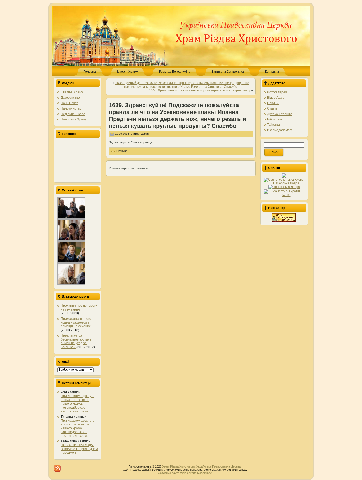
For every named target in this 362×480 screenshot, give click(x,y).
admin (145, 133)
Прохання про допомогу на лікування (79, 307)
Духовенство (70, 97)
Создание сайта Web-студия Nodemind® (185, 472)
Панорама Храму (74, 119)
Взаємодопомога (280, 130)
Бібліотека (275, 119)
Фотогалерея (277, 92)
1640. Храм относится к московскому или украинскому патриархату (199, 90)
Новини (273, 103)
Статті (272, 108)
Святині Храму (72, 92)
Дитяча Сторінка (279, 114)
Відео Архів (275, 97)
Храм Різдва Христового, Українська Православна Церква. (201, 466)
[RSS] (57, 468)
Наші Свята (69, 103)
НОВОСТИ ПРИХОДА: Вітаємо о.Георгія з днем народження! (79, 449)
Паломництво (71, 108)
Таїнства (273, 124)
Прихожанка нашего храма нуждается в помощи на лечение (76, 322)
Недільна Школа (73, 114)
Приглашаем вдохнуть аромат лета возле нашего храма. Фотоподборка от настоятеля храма (77, 403)
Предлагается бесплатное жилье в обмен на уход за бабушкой (76, 341)
